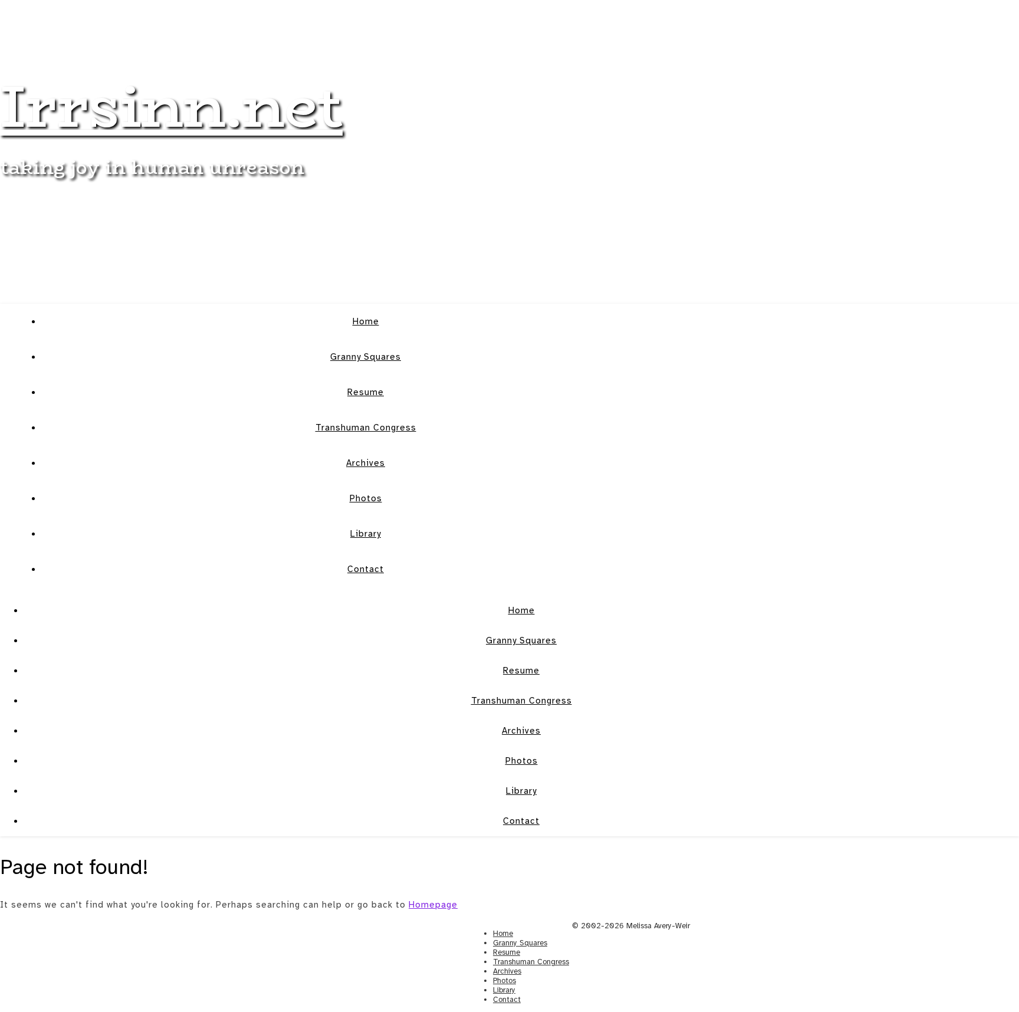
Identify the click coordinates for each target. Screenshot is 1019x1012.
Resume (365, 392)
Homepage (433, 904)
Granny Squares (365, 356)
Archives (365, 463)
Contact (365, 569)
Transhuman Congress (365, 427)
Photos (366, 498)
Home (366, 321)
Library (365, 533)
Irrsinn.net (171, 106)
